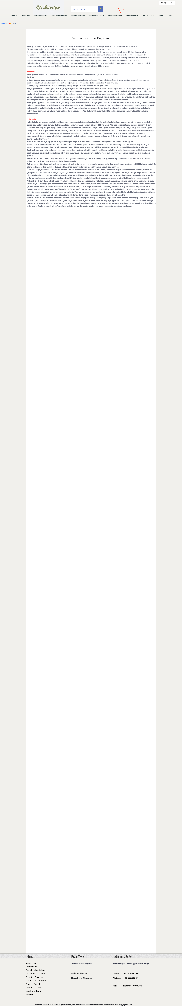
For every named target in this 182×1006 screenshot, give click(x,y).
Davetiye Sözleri (34, 987)
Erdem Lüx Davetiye (36, 980)
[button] (121, 10)
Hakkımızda (31, 966)
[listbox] (167, 3)
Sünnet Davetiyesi (35, 984)
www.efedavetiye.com (85, 1004)
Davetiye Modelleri (35, 970)
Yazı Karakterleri (34, 991)
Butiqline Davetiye (35, 977)
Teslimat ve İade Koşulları (81, 964)
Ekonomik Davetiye (35, 973)
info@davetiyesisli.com (71, 99)
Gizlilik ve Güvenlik (79, 973)
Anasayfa (31, 963)
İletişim (29, 994)
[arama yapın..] (100, 9)
